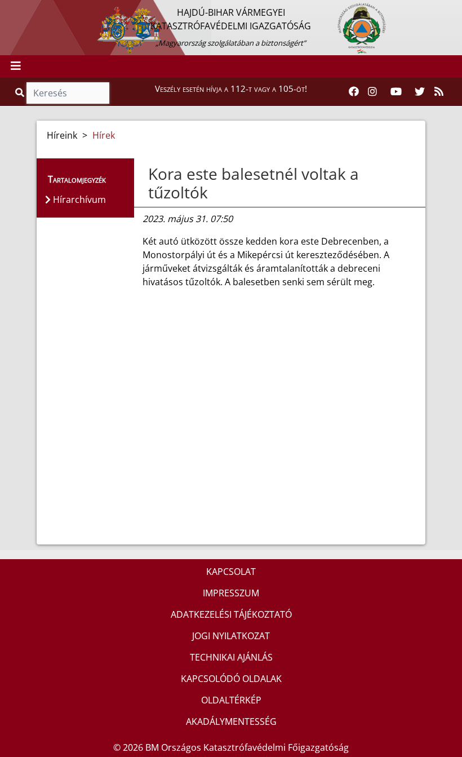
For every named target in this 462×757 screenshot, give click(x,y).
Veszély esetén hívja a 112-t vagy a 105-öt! (231, 88)
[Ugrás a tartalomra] (20, 9)
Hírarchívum (78, 199)
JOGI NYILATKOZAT (231, 636)
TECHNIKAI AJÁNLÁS (231, 657)
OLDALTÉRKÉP (231, 700)
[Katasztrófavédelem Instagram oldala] (372, 92)
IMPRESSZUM (231, 593)
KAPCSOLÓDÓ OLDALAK (231, 678)
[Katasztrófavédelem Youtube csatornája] (396, 92)
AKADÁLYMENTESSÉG (231, 721)
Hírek (103, 135)
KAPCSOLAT (231, 571)
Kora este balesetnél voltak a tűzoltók (253, 183)
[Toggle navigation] (16, 66)
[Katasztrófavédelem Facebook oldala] (354, 92)
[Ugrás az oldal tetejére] (147, 174)
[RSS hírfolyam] (439, 92)
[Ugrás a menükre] (8, 9)
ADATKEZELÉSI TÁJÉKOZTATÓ (231, 614)
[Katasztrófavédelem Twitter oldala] (420, 92)
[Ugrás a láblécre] (33, 9)
